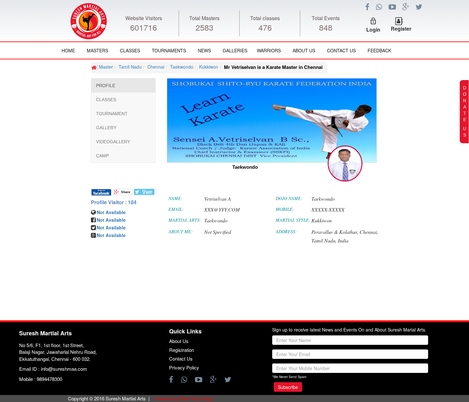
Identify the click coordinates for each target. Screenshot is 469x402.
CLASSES (106, 99)
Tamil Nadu (130, 66)
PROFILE (105, 85)
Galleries (235, 50)
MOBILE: (285, 209)
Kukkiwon (208, 66)
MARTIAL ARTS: (184, 220)
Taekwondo (181, 66)
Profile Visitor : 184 (114, 202)
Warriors (269, 50)
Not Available (111, 212)
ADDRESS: (286, 231)
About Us (304, 50)
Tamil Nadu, (324, 240)
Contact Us (341, 50)
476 (265, 27)
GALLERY (106, 127)
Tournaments (169, 50)
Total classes (265, 18)
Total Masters (204, 18)
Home (68, 50)
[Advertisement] (43, 252)
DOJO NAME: (289, 198)
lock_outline (373, 21)
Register (401, 28)
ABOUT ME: (180, 231)
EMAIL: (176, 209)
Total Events (326, 18)
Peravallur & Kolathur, (334, 231)
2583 (204, 27)
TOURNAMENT (112, 113)
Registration (181, 349)
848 (325, 27)
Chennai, (369, 231)
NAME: (175, 198)
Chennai (155, 66)
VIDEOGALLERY (113, 141)
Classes (130, 50)
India (343, 240)
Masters (97, 50)
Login (373, 29)
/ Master (104, 66)
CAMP (102, 155)
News (204, 50)
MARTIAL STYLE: (293, 220)
